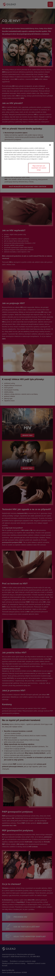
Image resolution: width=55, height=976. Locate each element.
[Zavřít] (50, 145)
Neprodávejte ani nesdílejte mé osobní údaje (38, 168)
